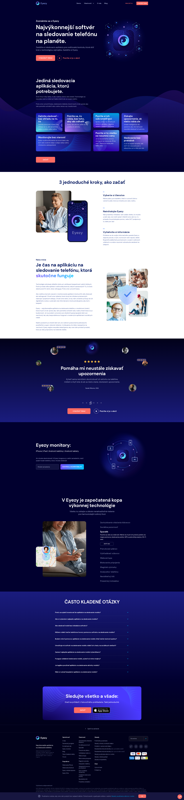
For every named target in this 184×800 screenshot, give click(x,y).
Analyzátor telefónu (84, 764)
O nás (64, 741)
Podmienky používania (101, 741)
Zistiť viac (107, 548)
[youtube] (146, 746)
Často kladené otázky (68, 754)
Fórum (64, 757)
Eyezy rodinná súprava (68, 770)
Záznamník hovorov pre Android (84, 767)
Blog (63, 751)
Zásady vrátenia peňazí (101, 757)
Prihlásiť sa (129, 3)
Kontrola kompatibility (72, 467)
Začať (45, 160)
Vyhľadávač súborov (85, 753)
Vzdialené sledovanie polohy (85, 775)
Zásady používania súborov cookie (104, 754)
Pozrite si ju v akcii (71, 58)
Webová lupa (82, 756)
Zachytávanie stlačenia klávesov (85, 741)
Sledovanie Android (68, 768)
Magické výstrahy (84, 761)
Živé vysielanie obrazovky (83, 771)
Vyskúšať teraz (45, 58)
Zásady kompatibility (101, 759)
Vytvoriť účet (98, 767)
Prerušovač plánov (84, 750)
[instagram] (141, 746)
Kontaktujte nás (66, 746)
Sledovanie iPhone (67, 765)
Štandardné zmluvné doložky (109, 749)
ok (142, 796)
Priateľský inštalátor (84, 782)
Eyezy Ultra (65, 773)
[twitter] (131, 746)
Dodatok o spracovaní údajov (103, 746)
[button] (92, 612)
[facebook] (136, 746)
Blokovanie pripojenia (85, 758)
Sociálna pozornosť (84, 745)
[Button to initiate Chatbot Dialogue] (179, 796)
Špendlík (81, 748)
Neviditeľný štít (83, 779)
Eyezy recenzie (66, 749)
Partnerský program (68, 743)
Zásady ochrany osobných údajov (104, 743)
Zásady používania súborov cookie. (123, 796)
